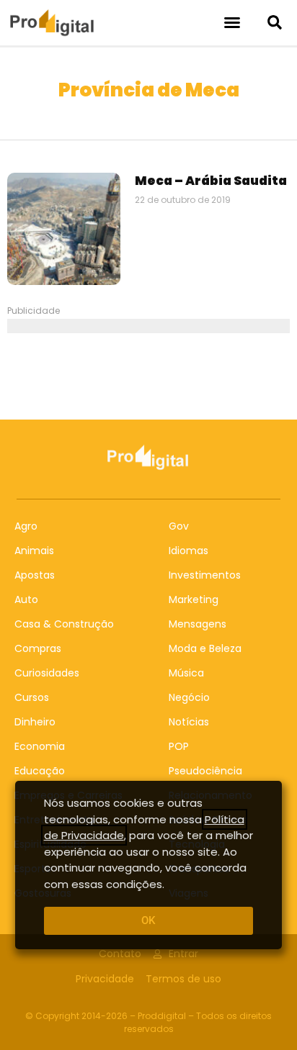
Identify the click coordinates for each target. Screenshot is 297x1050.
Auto (26, 599)
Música (186, 673)
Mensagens (197, 624)
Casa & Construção (64, 624)
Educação (39, 771)
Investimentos (205, 575)
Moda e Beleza (205, 648)
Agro (25, 526)
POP (179, 746)
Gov (179, 526)
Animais (34, 550)
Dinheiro (35, 722)
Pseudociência (205, 771)
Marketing (193, 599)
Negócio (189, 697)
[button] (232, 22)
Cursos (31, 697)
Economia (39, 746)
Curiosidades (46, 673)
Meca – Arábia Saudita (211, 180)
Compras (37, 648)
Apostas (34, 575)
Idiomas (188, 550)
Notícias (189, 722)
